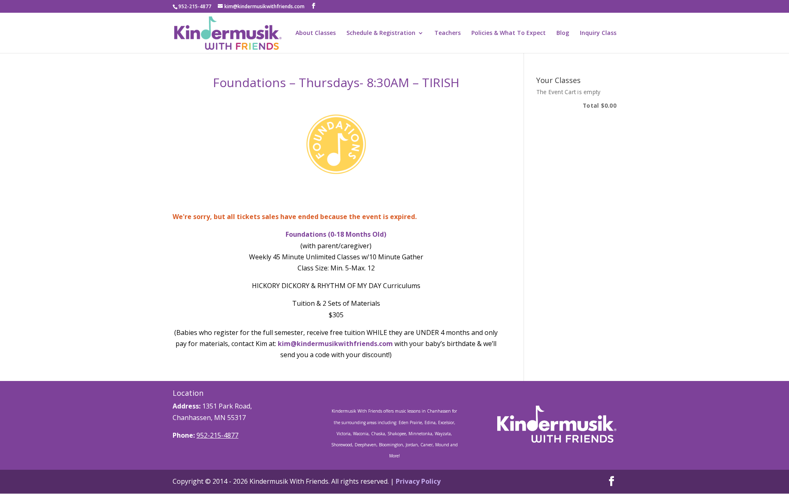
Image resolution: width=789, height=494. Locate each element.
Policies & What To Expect (508, 33)
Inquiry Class (598, 33)
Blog (562, 33)
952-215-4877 (217, 435)
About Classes (315, 33)
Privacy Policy (418, 481)
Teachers (447, 33)
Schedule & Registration (380, 33)
